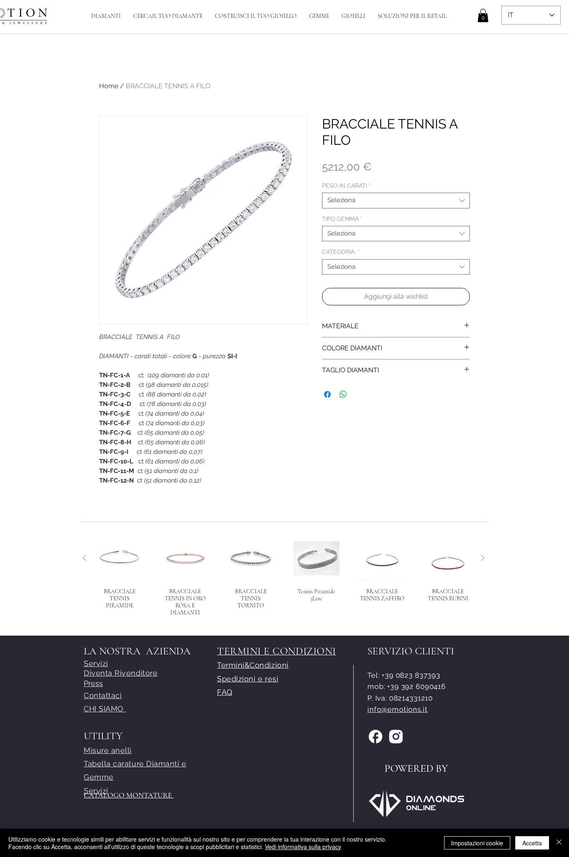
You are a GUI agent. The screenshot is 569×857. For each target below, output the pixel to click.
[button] (256, 16)
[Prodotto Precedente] (85, 558)
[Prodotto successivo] (483, 558)
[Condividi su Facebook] (327, 394)
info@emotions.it (397, 709)
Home (108, 86)
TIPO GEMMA (342, 218)
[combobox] (396, 200)
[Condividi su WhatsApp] (343, 394)
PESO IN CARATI (346, 185)
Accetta (532, 843)
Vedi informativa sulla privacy (303, 846)
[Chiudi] (559, 842)
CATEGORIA (341, 251)
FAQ (224, 692)
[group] (284, 579)
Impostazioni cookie (477, 843)
